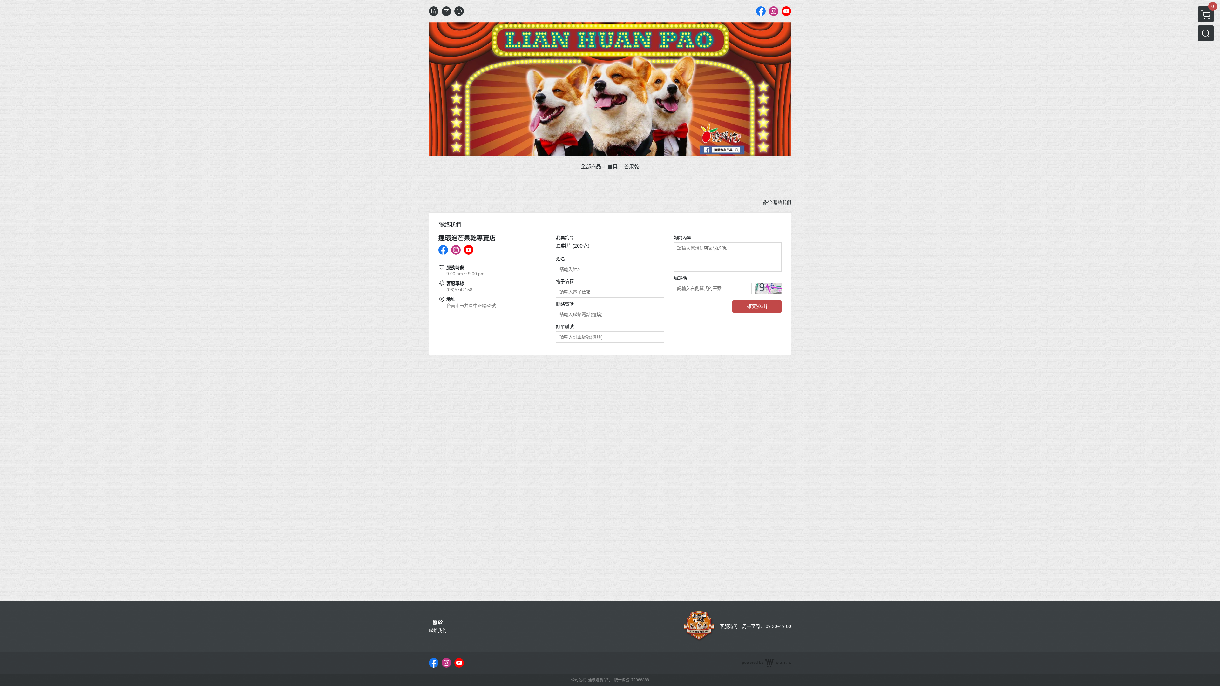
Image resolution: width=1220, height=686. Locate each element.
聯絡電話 (565, 303)
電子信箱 (565, 281)
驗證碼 (680, 277)
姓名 (560, 258)
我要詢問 (565, 237)
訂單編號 (565, 326)
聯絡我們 (438, 630)
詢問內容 (682, 237)
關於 (438, 622)
